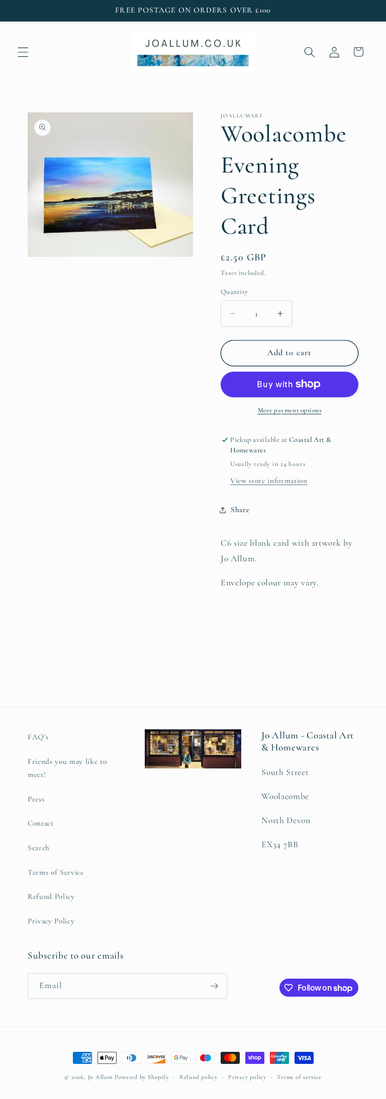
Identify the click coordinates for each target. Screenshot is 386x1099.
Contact (41, 823)
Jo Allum (100, 1076)
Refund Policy (51, 896)
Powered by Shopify (142, 1076)
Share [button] (240, 509)
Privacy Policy (51, 920)
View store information (269, 480)
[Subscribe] (214, 986)
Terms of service (299, 1076)
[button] (23, 52)
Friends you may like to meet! (67, 768)
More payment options (290, 410)
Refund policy (198, 1076)
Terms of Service (56, 872)
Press (36, 799)
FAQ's (38, 736)
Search (39, 847)
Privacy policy (247, 1076)
